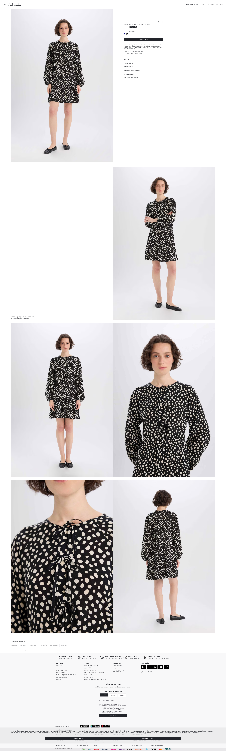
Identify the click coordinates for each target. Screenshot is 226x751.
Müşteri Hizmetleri (118, 670)
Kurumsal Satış (60, 672)
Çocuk (122, 695)
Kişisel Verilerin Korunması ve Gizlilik (95, 679)
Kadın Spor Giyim (137, 745)
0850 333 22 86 (117, 672)
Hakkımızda (59, 668)
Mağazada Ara (128, 63)
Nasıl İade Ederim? (91, 670)
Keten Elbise (64, 645)
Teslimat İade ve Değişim (132, 78)
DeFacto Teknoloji (61, 677)
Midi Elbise (23, 645)
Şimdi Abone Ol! (113, 716)
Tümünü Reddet (78, 738)
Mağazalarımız (117, 665)
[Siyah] (127, 34)
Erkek (113, 695)
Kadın (104, 695)
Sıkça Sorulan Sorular (91, 665)
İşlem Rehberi (88, 675)
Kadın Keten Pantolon (81, 745)
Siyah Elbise (43, 645)
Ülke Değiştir (147, 672)
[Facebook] (149, 667)
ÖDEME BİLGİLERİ (129, 74)
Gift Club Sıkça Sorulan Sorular (94, 672)
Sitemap (58, 679)
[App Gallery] (105, 726)
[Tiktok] (166, 667)
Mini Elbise (14, 645)
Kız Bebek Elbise (117, 745)
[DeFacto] (14, 4)
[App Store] (84, 726)
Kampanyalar (88, 677)
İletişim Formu (117, 668)
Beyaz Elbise (53, 645)
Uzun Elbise (33, 645)
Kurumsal (59, 665)
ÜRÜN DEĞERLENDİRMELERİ (132, 70)
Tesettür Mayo (60, 745)
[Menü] (5, 4)
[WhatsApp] (143, 667)
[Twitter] (154, 667)
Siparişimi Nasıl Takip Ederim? (94, 668)
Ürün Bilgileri (128, 67)
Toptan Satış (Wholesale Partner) (66, 675)
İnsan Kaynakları (61, 670)
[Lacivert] (124, 34)
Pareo (96, 745)
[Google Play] (95, 726)
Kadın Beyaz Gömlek (157, 745)
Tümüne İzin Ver (147, 738)
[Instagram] (160, 667)
